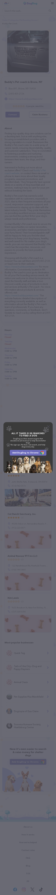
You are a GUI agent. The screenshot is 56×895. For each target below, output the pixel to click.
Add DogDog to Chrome (25, 452)
